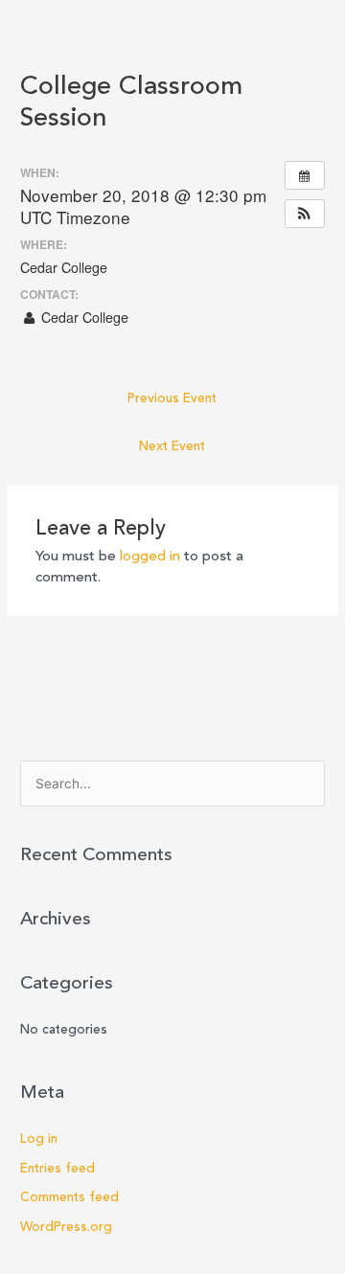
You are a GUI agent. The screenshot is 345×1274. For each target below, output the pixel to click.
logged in (150, 557)
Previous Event (172, 399)
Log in (39, 1139)
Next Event (172, 447)
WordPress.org (66, 1227)
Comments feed (69, 1198)
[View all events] (305, 175)
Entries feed (57, 1169)
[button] (305, 213)
